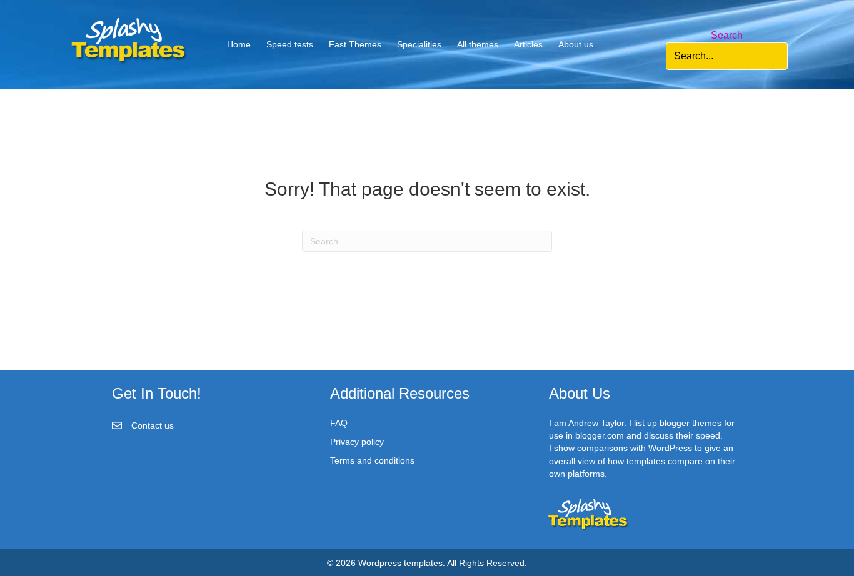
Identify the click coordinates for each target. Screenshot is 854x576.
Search (727, 35)
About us (575, 44)
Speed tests (289, 44)
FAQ (339, 423)
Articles (528, 44)
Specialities (419, 44)
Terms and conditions (372, 460)
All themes (477, 44)
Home (239, 44)
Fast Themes (355, 44)
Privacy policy (357, 442)
